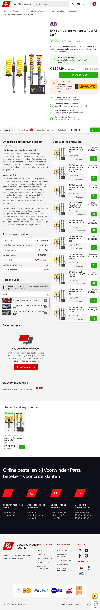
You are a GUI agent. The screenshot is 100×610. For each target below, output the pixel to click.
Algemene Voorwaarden (42, 567)
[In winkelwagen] (93, 158)
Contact (40, 550)
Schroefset (73, 11)
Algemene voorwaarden (72, 604)
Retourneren (62, 564)
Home (5, 11)
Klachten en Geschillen (62, 569)
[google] (86, 555)
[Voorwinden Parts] (6, 4)
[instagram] (79, 550)
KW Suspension (42, 260)
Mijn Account (63, 550)
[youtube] (86, 550)
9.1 (95, 596)
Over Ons (41, 554)
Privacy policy (43, 562)
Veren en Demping (56, 11)
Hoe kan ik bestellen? (61, 555)
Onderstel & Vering (36, 11)
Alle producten (19, 11)
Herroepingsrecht (44, 558)
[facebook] (79, 555)
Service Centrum (64, 560)
